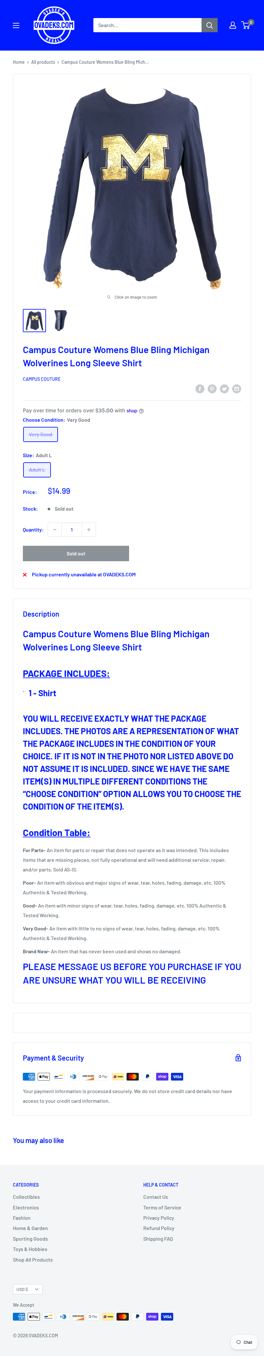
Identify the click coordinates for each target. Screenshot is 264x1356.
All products (43, 62)
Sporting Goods (30, 1239)
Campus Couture (42, 379)
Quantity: (33, 529)
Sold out (76, 553)
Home (19, 62)
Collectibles (26, 1197)
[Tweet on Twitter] (224, 388)
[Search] (210, 25)
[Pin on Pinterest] (212, 388)
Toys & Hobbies (30, 1249)
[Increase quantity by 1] (89, 529)
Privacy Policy (158, 1218)
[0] (246, 25)
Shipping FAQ (158, 1239)
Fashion (22, 1218)
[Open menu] (16, 25)
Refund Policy (158, 1228)
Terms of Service (162, 1207)
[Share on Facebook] (199, 388)
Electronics (26, 1207)
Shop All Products (33, 1259)
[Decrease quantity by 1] (54, 529)
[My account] (233, 25)
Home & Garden (30, 1228)
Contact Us (155, 1197)
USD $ (22, 1289)
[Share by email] (236, 388)
